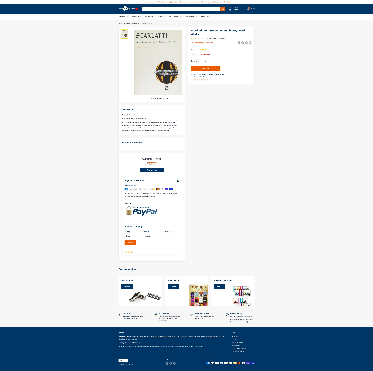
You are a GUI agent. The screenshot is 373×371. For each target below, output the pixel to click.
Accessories (149, 17)
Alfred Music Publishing (197, 39)
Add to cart (205, 68)
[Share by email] (250, 42)
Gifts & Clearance (173, 17)
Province (147, 231)
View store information (201, 80)
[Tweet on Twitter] (246, 42)
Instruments (135, 17)
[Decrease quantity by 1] (201, 61)
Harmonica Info (190, 17)
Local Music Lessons (239, 351)
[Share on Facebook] (239, 42)
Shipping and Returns (239, 348)
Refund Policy (128, 252)
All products (127, 23)
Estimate (130, 242)
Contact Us (235, 339)
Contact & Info (204, 17)
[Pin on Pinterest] (242, 42)
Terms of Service (237, 342)
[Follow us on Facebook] (167, 363)
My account (233, 10)
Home (120, 23)
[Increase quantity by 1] (211, 61)
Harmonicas (122, 17)
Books (160, 17)
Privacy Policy (236, 345)
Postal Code (168, 231)
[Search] (222, 9)
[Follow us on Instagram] (174, 363)
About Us (235, 336)
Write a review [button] (152, 170)
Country (127, 231)
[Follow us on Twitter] (170, 363)
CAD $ (121, 360)
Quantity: (194, 61)
